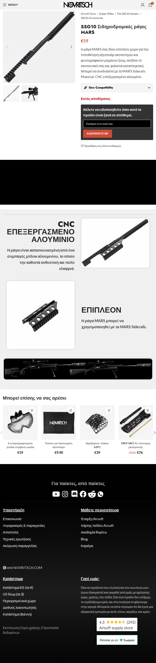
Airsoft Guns (88, 13)
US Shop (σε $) (13, 594)
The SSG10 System (127, 13)
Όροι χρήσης (30, 628)
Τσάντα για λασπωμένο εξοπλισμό (58, 445)
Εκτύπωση (11, 628)
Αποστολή (10, 532)
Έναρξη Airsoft (92, 519)
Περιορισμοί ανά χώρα (19, 601)
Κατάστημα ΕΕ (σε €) (18, 587)
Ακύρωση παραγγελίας (20, 546)
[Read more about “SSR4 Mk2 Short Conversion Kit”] (148, 410)
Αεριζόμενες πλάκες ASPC (97, 445)
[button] (32, 410)
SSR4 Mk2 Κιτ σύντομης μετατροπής (135, 445)
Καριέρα (87, 546)
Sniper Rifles (106, 13)
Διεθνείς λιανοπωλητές (20, 607)
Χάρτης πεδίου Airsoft (97, 525)
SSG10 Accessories (92, 17)
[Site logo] (78, 4)
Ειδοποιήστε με (97, 133)
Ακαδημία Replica (94, 532)
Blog (84, 539)
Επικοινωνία (12, 519)
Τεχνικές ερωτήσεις (17, 539)
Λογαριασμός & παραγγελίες (24, 525)
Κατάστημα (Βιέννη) (17, 614)
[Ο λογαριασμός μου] (142, 5)
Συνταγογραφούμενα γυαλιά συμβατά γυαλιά (20, 445)
